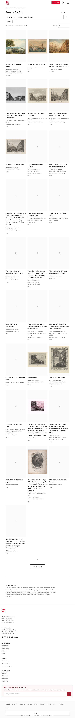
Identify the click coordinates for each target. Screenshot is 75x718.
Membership (5, 660)
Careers (4, 673)
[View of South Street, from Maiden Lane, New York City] (59, 46)
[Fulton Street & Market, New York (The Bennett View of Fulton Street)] (16, 95)
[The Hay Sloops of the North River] (16, 359)
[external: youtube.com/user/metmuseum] (14, 637)
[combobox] (39, 17)
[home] (6, 8)
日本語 (49, 704)
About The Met (6, 643)
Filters (8, 21)
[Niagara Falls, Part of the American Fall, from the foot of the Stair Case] (59, 306)
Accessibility (5, 648)
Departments (5, 645)
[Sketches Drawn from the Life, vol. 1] (59, 462)
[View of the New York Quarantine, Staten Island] (16, 253)
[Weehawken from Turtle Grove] (16, 46)
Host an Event (6, 663)
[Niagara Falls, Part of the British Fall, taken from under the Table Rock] (38, 306)
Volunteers (5, 676)
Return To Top (37, 566)
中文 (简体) (61, 704)
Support (4, 658)
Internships (5, 681)
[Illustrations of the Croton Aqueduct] (16, 462)
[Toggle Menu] (67, 2)
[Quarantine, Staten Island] (38, 46)
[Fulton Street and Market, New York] (38, 95)
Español (14, 704)
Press (3, 653)
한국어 (54, 704)
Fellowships (5, 678)
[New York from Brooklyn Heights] (38, 147)
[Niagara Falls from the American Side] (38, 195)
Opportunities (6, 670)
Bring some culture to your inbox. (15, 688)
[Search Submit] (66, 17)
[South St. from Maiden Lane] (16, 147)
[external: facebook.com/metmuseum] (2, 637)
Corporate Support (7, 666)
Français (29, 704)
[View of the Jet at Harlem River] (16, 406)
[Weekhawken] (38, 359)
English (8, 704)
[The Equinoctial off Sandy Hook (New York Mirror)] (59, 253)
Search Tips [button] (64, 12)
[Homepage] (7, 3)
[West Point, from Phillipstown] (16, 306)
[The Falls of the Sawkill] (59, 359)
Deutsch (42, 704)
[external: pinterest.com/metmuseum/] (7, 637)
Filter (36, 713)
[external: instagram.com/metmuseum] (9, 637)
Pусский (8, 708)
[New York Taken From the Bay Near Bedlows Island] (59, 147)
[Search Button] (63, 2)
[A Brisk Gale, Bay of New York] (59, 195)
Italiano (36, 704)
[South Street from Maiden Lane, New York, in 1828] (59, 95)
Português (22, 704)
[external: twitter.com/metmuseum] (5, 637)
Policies (4, 651)
